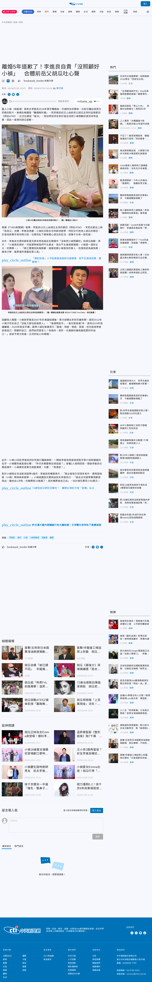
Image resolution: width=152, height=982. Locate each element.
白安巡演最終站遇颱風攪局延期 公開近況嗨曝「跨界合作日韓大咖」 (113, 669)
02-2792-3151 (133, 970)
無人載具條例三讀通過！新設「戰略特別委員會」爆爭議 (113, 213)
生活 (86, 12)
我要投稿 (96, 970)
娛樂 (70, 12)
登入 (145, 4)
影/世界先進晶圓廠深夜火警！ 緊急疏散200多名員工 (113, 414)
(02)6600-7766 (129, 963)
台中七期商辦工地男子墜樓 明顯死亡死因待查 (113, 428)
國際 (94, 12)
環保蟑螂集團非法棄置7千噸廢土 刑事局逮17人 (113, 443)
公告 (94, 956)
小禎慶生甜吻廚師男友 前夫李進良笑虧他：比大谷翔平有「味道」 (12, 772)
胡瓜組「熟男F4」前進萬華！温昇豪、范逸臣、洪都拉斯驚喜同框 (12, 688)
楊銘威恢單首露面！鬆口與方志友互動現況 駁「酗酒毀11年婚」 (113, 728)
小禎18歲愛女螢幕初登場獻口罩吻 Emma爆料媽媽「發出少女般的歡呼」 (12, 755)
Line (140, 933)
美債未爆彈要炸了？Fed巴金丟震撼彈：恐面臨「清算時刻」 (113, 243)
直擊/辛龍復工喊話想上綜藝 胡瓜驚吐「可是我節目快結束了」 (64, 653)
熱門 (47, 12)
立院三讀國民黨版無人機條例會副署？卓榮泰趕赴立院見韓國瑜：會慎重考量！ (113, 273)
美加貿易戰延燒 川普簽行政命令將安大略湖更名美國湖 (113, 154)
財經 (135, 12)
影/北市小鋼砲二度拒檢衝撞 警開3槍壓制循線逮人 (113, 458)
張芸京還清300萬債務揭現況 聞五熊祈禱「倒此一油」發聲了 (113, 684)
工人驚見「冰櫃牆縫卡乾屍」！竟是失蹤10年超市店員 (113, 124)
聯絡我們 (96, 963)
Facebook (132, 933)
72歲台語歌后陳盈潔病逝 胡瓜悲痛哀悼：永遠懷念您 (64, 688)
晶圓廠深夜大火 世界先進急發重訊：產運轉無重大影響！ (113, 384)
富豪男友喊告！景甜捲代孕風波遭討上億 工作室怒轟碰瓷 (113, 624)
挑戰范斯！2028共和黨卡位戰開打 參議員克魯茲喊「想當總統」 (113, 228)
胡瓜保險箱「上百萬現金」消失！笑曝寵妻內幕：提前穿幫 (64, 705)
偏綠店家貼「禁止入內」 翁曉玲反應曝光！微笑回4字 (113, 109)
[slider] (33, 101)
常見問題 (96, 959)
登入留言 (96, 810)
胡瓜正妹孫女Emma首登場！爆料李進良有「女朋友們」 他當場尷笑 (12, 737)
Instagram (136, 933)
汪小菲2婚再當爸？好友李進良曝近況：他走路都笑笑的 (64, 755)
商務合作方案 (74, 974)
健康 (117, 12)
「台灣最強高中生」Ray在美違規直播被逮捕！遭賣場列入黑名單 (113, 94)
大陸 (101, 12)
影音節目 (48, 959)
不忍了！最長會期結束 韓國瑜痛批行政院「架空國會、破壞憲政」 (113, 139)
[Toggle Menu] (147, 11)
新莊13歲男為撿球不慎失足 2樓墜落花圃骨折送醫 (113, 488)
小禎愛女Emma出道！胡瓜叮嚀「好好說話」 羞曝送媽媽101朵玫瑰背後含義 (64, 772)
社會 (62, 12)
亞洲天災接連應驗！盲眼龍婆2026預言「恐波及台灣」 (113, 79)
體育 (78, 12)
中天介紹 (72, 956)
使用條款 (72, 963)
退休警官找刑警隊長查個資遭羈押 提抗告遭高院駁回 (113, 473)
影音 (109, 12)
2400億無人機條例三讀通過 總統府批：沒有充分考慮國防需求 (113, 169)
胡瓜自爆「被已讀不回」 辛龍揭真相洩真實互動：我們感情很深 (12, 670)
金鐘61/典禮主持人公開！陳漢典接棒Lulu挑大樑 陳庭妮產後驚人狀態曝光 (113, 699)
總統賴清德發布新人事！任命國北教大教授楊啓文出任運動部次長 (113, 258)
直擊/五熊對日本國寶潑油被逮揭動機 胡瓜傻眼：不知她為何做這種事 (12, 653)
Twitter (127, 933)
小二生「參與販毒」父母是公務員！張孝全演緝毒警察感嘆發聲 (113, 713)
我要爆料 (96, 967)
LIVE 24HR (10, 12)
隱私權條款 (73, 967)
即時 (39, 12)
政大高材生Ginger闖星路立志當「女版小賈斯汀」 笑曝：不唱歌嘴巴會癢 (113, 654)
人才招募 (72, 959)
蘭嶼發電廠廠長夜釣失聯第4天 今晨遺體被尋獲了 (113, 198)
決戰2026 (28, 12)
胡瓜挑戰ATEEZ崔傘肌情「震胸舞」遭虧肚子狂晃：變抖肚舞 (12, 705)
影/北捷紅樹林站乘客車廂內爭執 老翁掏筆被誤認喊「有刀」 (113, 503)
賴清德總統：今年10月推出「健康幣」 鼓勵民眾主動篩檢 (113, 183)
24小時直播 (49, 956)
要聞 (55, 12)
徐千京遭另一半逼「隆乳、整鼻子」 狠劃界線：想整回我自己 (12, 789)
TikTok (144, 933)
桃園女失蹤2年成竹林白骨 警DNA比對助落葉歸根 (113, 518)
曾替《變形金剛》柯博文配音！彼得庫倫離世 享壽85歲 (113, 639)
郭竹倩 (59, 88)
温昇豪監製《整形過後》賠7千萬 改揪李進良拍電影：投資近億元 (64, 737)
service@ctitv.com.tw (136, 974)
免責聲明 (72, 970)
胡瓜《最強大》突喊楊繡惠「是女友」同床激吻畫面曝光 (64, 670)
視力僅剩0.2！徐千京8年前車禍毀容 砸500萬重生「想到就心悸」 (64, 789)
